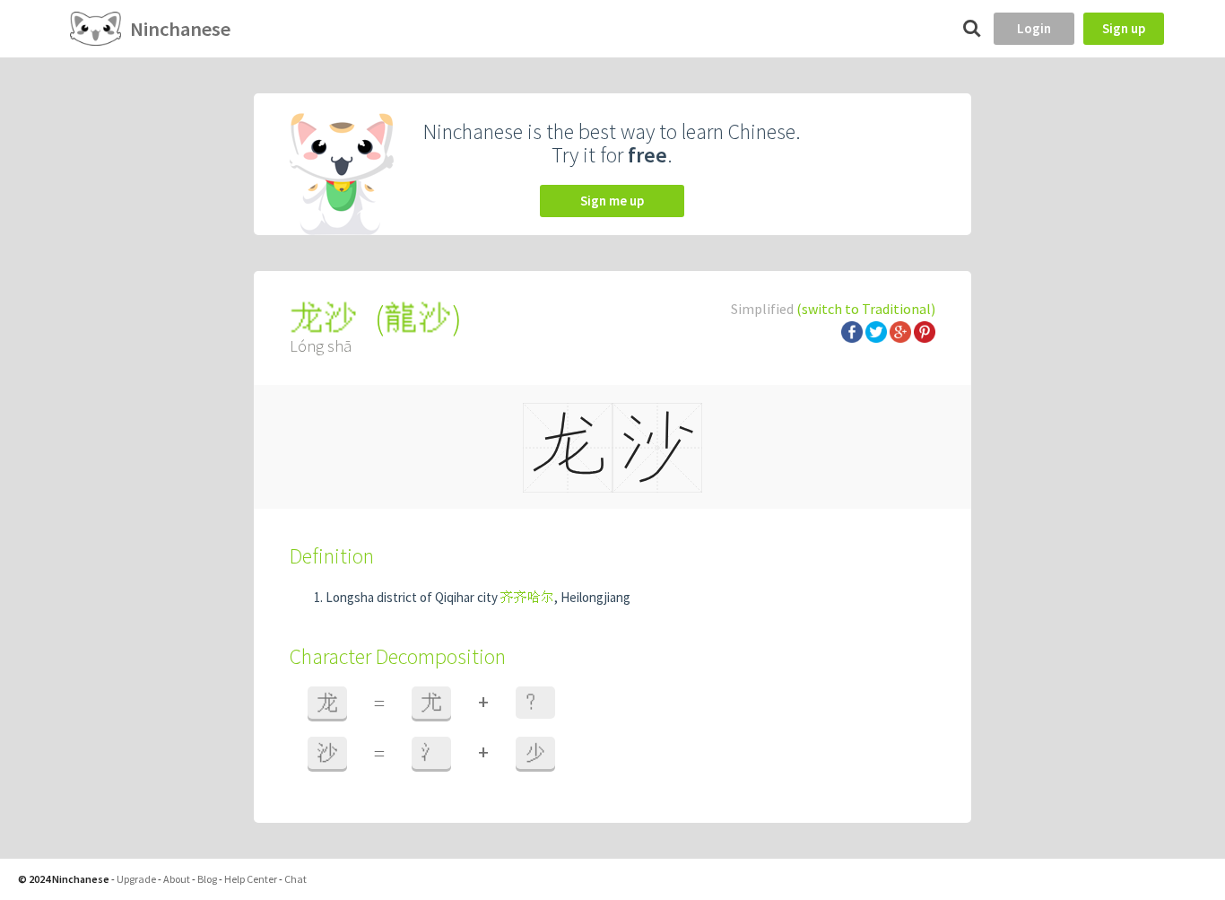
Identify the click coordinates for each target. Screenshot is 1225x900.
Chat (295, 879)
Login (1034, 28)
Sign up (1123, 28)
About (176, 879)
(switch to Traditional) (865, 309)
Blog (207, 879)
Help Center (250, 879)
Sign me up (612, 200)
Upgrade (136, 879)
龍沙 (418, 318)
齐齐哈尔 (527, 597)
